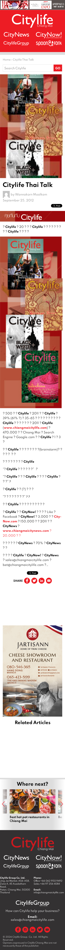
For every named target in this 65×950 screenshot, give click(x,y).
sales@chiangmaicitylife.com (32, 918)
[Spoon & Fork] (49, 43)
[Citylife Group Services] (16, 43)
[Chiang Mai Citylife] (32, 21)
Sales (47, 883)
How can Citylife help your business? (33, 911)
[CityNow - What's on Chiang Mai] (49, 858)
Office (48, 880)
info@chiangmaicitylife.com (49, 892)
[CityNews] (16, 35)
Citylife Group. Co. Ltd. (25, 936)
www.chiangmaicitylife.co (24, 427)
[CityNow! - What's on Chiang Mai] (49, 35)
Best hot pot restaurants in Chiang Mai (32, 806)
